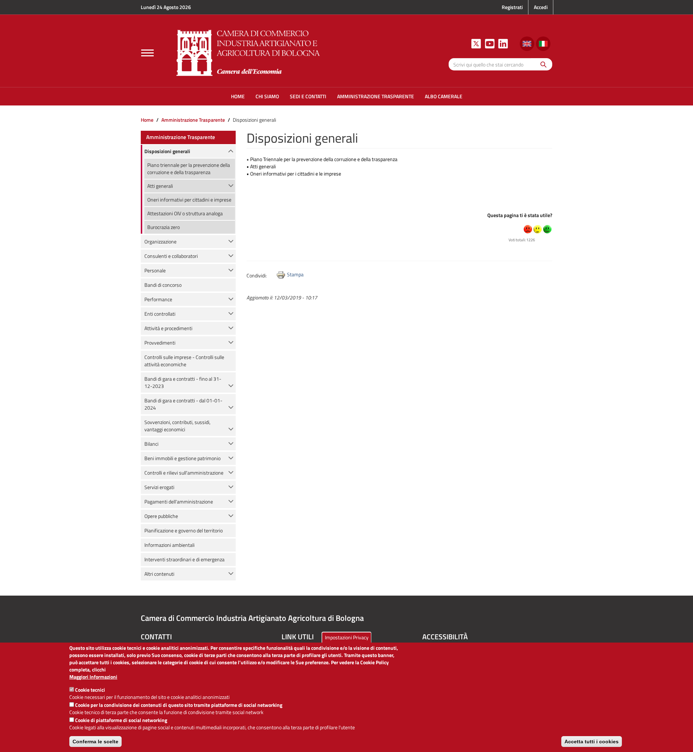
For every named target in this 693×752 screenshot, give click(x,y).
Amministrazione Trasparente (193, 120)
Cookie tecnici (90, 689)
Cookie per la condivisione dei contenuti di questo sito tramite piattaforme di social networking (178, 705)
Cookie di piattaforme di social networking (121, 720)
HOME (238, 96)
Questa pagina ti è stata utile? (519, 215)
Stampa (295, 274)
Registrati (512, 7)
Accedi (541, 7)
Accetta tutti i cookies (592, 741)
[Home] (248, 52)
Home (147, 120)
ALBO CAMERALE (443, 96)
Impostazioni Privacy (347, 637)
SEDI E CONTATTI (308, 96)
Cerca (542, 64)
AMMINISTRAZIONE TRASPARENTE (375, 96)
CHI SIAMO (267, 96)
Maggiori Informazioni (93, 676)
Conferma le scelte (95, 741)
